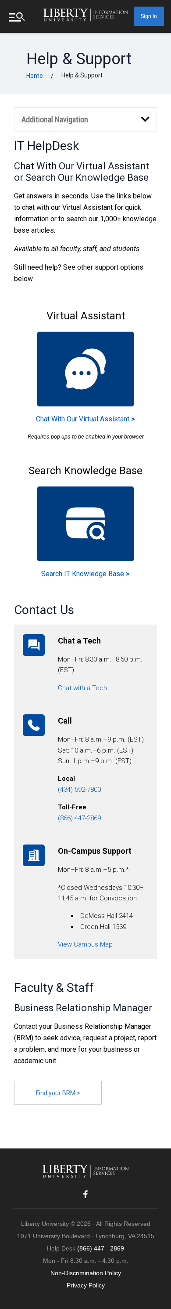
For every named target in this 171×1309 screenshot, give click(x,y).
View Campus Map (85, 944)
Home (34, 75)
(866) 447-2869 (79, 818)
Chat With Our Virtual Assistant (85, 419)
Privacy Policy (86, 1285)
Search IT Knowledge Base (85, 574)
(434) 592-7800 (79, 789)
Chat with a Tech (82, 688)
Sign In (149, 16)
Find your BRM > (58, 1093)
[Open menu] (17, 17)
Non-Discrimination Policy (85, 1272)
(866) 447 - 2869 (100, 1248)
